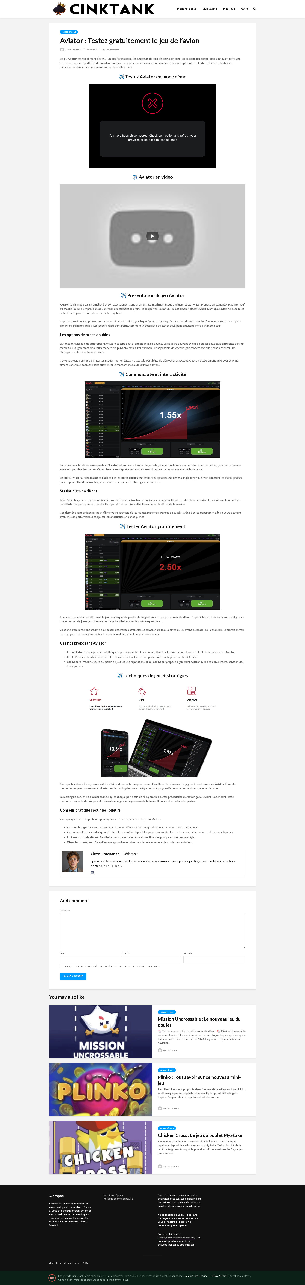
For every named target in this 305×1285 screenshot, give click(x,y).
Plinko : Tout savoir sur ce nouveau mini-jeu (199, 1080)
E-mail (126, 953)
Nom (63, 953)
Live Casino (210, 8)
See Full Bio (111, 866)
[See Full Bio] (121, 866)
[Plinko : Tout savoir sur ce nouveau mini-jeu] (100, 1089)
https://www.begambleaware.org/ (177, 1237)
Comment (65, 911)
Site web (187, 953)
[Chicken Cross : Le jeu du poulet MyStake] (100, 1147)
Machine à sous (187, 8)
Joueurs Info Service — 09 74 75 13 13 (206, 1276)
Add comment (112, 49)
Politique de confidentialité (118, 1198)
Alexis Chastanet (73, 49)
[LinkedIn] (92, 873)
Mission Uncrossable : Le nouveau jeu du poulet (199, 1022)
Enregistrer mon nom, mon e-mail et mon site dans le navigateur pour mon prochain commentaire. (111, 966)
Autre (244, 8)
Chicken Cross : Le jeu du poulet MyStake (200, 1135)
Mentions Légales (113, 1195)
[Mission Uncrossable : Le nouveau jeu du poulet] (100, 1031)
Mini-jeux (229, 8)
